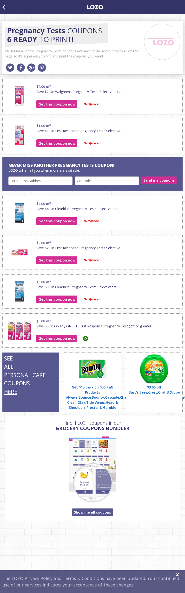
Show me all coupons (92, 512)
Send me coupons (159, 180)
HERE (10, 391)
